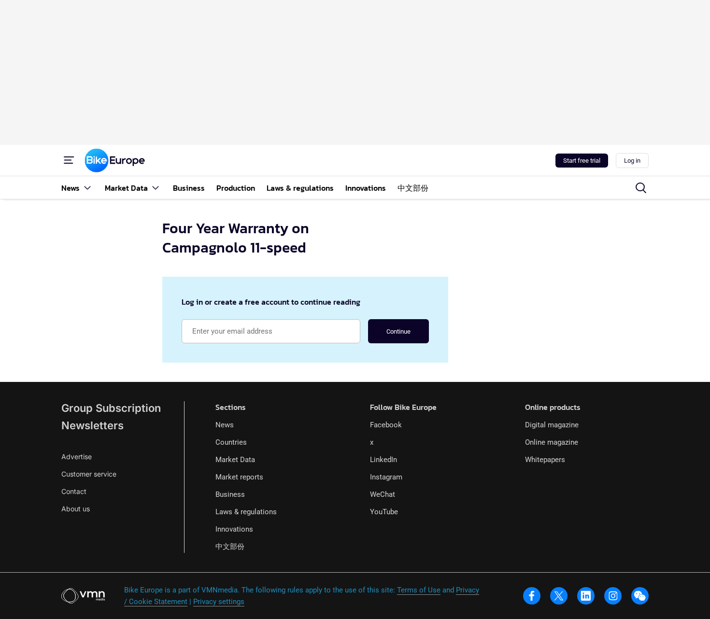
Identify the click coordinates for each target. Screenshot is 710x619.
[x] (559, 596)
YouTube (384, 511)
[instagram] (613, 596)
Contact (73, 491)
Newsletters (92, 425)
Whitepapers (545, 459)
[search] (641, 188)
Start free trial (581, 160)
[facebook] (531, 596)
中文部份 (229, 546)
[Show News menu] (87, 187)
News (224, 425)
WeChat (382, 494)
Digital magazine (552, 425)
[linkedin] (586, 596)
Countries (231, 442)
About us (75, 509)
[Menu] (69, 160)
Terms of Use (418, 590)
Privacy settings (218, 601)
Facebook (386, 425)
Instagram (386, 477)
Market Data (235, 459)
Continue (398, 331)
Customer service (88, 474)
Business (230, 494)
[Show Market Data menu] (155, 187)
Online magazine (551, 442)
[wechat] (640, 596)
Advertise (76, 456)
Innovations (234, 529)
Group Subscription (111, 408)
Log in (632, 160)
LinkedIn (383, 459)
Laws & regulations (246, 511)
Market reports (239, 477)
